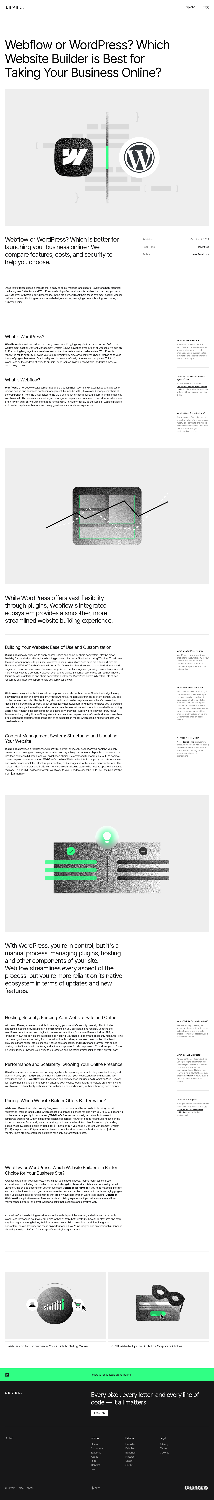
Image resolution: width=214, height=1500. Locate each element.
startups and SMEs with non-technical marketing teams (55, 766)
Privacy (164, 1444)
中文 (206, 7)
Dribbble (130, 1448)
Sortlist (129, 1465)
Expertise (96, 1452)
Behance (130, 1452)
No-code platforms (185, 742)
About (94, 1456)
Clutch (129, 1460)
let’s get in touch (71, 1229)
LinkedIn (130, 1444)
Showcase (97, 1448)
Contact (95, 1465)
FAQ (93, 1469)
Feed (93, 1460)
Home (94, 1444)
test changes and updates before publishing (192, 1109)
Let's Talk (99, 1413)
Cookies (164, 1452)
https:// (190, 1076)
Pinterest (130, 1456)
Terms (163, 1448)
